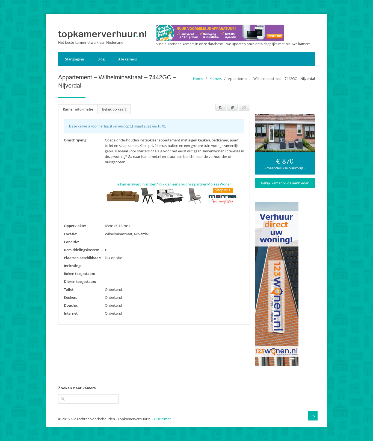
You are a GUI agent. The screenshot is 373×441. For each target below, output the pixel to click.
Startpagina (74, 59)
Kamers (215, 78)
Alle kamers (127, 59)
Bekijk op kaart (114, 109)
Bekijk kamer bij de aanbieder (285, 183)
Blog (101, 59)
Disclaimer (162, 418)
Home (198, 78)
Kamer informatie (78, 109)
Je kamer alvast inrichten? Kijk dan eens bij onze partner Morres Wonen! (174, 184)
